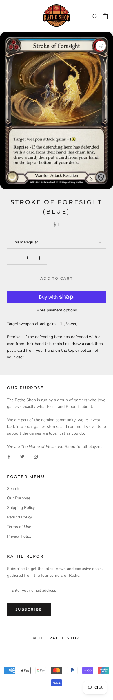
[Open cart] (105, 16)
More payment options (56, 310)
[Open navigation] (8, 16)
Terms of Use (19, 526)
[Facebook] (9, 456)
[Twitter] (22, 456)
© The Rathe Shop (56, 638)
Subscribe (28, 609)
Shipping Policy (21, 507)
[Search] (95, 16)
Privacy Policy (19, 536)
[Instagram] (36, 456)
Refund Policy (19, 517)
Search (13, 488)
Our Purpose (18, 498)
